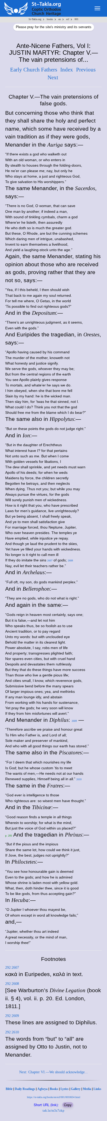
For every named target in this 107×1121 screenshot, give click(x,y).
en (59, 19)
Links (97, 1089)
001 (76, 19)
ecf (67, 19)
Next (53, 77)
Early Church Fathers (33, 69)
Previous (86, 69)
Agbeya (42, 1089)
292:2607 (12, 967)
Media (87, 1089)
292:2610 (12, 1032)
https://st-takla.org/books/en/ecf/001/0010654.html (53, 1097)
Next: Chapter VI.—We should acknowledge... (53, 1072)
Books (54, 1089)
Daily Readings (25, 1089)
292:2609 (12, 1016)
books (50, 19)
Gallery (76, 1089)
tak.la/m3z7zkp (53, 1110)
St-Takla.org (35, 19)
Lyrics (65, 1089)
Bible (9, 1089)
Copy (68, 1104)
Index (66, 69)
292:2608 (12, 984)
